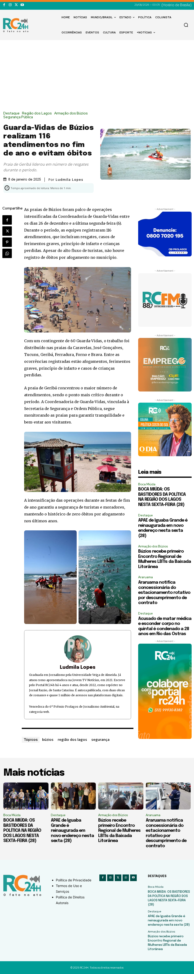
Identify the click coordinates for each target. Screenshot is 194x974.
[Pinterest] (7, 242)
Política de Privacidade (73, 880)
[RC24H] (16, 25)
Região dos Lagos (37, 113)
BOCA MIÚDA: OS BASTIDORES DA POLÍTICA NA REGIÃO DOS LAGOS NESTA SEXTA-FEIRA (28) (22, 830)
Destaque (11, 113)
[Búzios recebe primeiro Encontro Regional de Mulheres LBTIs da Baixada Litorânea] (120, 796)
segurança (100, 739)
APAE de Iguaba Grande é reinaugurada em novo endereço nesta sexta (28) (72, 830)
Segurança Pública (18, 117)
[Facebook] (4, 5)
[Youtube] (22, 5)
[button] (186, 25)
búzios (47, 739)
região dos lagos (72, 739)
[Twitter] (16, 5)
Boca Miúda (146, 484)
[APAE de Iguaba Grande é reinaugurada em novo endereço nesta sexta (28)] (73, 796)
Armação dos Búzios (71, 113)
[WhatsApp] (7, 253)
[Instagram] (10, 5)
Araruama (145, 577)
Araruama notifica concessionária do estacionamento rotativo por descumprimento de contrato (164, 592)
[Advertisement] (97, 76)
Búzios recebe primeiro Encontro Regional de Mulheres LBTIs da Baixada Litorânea (119, 830)
